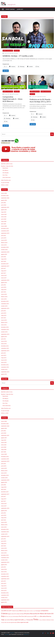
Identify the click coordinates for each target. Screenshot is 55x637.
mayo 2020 (3, 221)
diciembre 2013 (5, 346)
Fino (20, 616)
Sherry (12, 620)
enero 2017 (4, 277)
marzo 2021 (4, 214)
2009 (4, 610)
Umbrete (44, 619)
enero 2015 (4, 324)
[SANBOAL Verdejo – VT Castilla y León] (27, 33)
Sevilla (8, 619)
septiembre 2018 (5, 252)
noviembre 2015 (5, 303)
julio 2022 (3, 202)
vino (5, 622)
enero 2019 (4, 245)
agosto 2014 (4, 336)
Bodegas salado (26, 610)
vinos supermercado (22, 622)
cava (34, 610)
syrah (25, 619)
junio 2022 (3, 205)
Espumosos (5, 168)
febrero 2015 (4, 322)
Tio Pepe (40, 619)
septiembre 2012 (5, 371)
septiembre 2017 (5, 266)
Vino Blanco (16, 50)
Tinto (35, 619)
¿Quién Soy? (20, 9)
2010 (8, 610)
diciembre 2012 (5, 364)
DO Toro (6, 616)
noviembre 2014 (5, 329)
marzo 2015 (4, 320)
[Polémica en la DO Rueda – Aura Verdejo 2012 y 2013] (41, 82)
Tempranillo (29, 620)
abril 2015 (3, 317)
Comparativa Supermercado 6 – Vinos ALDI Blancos (12, 99)
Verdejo (2, 622)
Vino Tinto (32, 94)
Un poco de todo (5, 182)
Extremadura (16, 616)
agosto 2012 (4, 374)
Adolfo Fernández (14, 53)
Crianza (4, 613)
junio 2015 (3, 313)
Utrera (52, 619)
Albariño (14, 610)
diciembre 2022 (5, 195)
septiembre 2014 (5, 334)
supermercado (19, 620)
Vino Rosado (5, 172)
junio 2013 (3, 355)
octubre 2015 (4, 306)
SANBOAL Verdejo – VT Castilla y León (18, 56)
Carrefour (31, 610)
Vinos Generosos (7, 177)
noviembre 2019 (5, 230)
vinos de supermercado (12, 622)
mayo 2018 (3, 259)
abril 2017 (3, 273)
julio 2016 (3, 285)
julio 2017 (3, 268)
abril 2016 (3, 292)
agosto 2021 (4, 209)
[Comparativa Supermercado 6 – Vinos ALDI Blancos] (14, 82)
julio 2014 (3, 339)
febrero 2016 (4, 296)
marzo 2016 (4, 294)
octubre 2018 (4, 249)
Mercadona (43, 616)
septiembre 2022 (5, 198)
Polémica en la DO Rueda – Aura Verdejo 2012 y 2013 (41, 100)
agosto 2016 (4, 282)
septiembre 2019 (5, 233)
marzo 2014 (4, 341)
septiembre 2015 (5, 308)
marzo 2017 (4, 275)
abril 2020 (3, 223)
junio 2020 (3, 219)
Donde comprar (10, 9)
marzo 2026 (4, 193)
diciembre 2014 (5, 327)
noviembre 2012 (5, 367)
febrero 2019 (4, 242)
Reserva (49, 616)
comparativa (44, 610)
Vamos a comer (4, 185)
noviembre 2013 (5, 348)
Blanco (21, 610)
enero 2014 (4, 343)
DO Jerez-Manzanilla (30, 613)
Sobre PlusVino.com (6, 180)
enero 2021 (4, 216)
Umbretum (48, 619)
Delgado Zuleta (11, 613)
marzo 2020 (4, 226)
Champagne (37, 610)
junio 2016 (3, 287)
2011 (10, 610)
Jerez (33, 616)
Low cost (38, 616)
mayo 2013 (3, 357)
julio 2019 (3, 235)
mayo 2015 (3, 315)
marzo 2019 (4, 240)
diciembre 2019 (5, 228)
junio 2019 (3, 238)
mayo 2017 (3, 270)
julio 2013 (3, 353)
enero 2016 (4, 299)
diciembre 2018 (5, 247)
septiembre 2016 (5, 280)
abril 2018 (3, 261)
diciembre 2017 (5, 263)
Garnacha (29, 616)
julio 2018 (3, 256)
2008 (2, 610)
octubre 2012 (4, 369)
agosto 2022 (4, 200)
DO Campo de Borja (19, 613)
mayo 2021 (3, 212)
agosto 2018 (4, 254)
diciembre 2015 (5, 301)
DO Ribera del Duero (44, 613)
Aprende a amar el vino (34, 91)
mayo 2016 (3, 289)
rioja (2, 620)
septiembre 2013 (5, 350)
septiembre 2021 (5, 207)
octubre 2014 (4, 332)
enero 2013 (4, 362)
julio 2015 (3, 310)
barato (17, 610)
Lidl (35, 616)
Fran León (24, 616)
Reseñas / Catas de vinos (7, 50)
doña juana (11, 616)
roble (5, 619)
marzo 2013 (4, 360)
